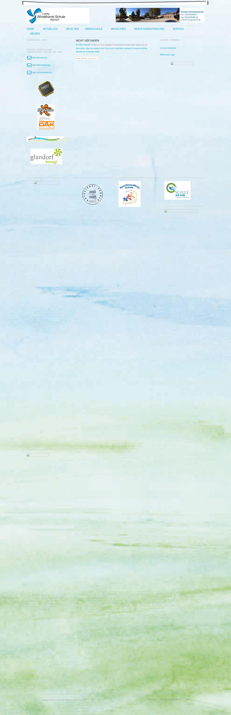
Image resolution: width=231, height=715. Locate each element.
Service (178, 29)
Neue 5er (72, 29)
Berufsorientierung (149, 29)
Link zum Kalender (168, 48)
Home (30, 29)
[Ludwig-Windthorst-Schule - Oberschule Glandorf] (58, 15)
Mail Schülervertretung (42, 72)
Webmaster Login (167, 54)
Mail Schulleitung (39, 57)
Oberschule (94, 29)
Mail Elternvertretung (41, 65)
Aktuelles (50, 29)
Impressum (152, 699)
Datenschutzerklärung (171, 699)
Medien (35, 33)
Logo (187, 699)
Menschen (118, 29)
